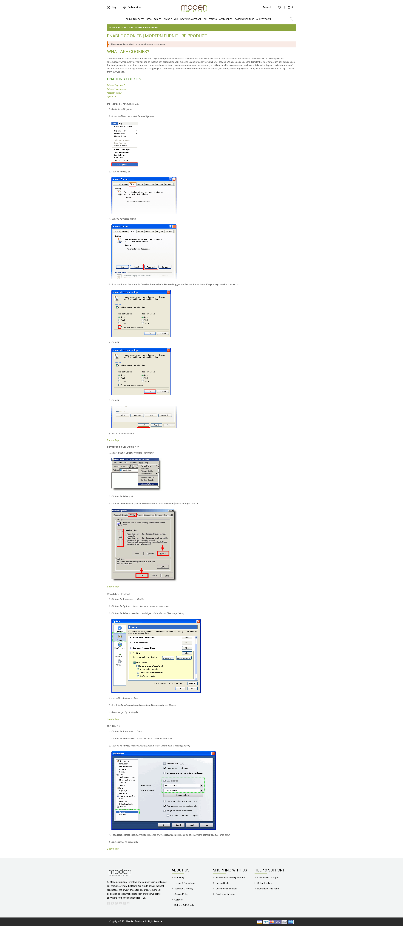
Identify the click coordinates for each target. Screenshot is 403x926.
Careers (178, 899)
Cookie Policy (181, 894)
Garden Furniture (244, 19)
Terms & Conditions (184, 883)
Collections (210, 19)
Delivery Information (226, 888)
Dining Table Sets (135, 19)
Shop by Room (263, 19)
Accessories (225, 19)
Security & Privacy (183, 888)
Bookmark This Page (268, 888)
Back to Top (113, 440)
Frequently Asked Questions (230, 877)
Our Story (179, 877)
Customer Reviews (225, 894)
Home (112, 27)
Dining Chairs (171, 19)
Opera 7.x (111, 96)
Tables (157, 19)
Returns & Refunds (184, 905)
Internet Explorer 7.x (116, 85)
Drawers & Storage (190, 19)
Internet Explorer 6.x (116, 89)
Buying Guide (222, 883)
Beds (149, 19)
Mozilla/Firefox (114, 93)
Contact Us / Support (268, 877)
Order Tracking (264, 883)
